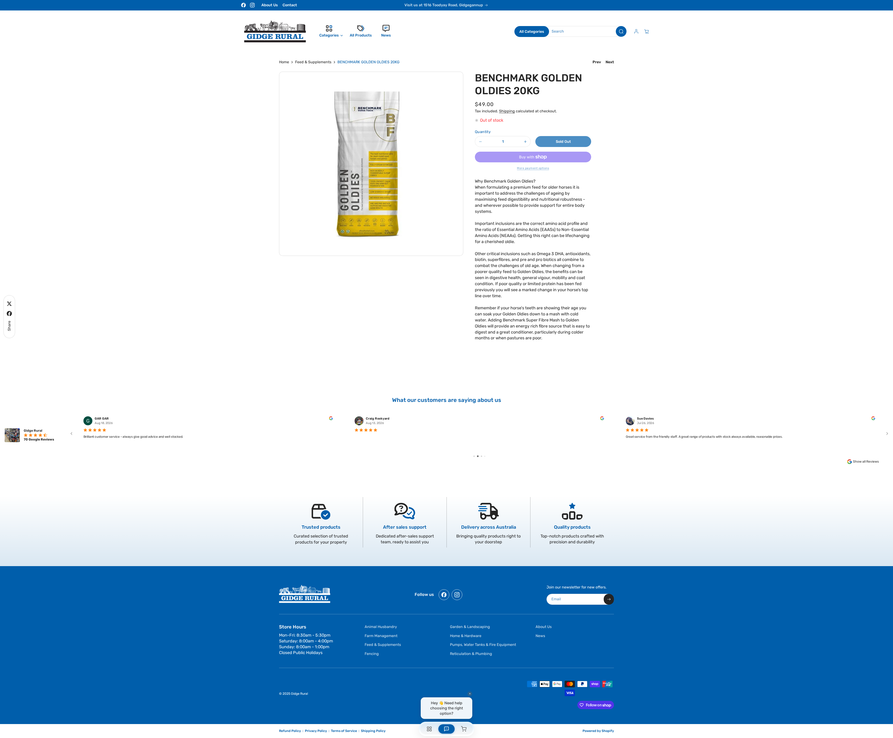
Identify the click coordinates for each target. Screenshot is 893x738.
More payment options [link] (533, 168)
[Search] (621, 31)
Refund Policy (290, 731)
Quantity (483, 132)
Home (284, 62)
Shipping (507, 111)
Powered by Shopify (598, 731)
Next (610, 62)
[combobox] (585, 31)
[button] (330, 31)
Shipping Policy (373, 731)
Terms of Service (344, 731)
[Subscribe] (609, 599)
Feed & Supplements (313, 62)
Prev (597, 62)
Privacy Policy (316, 731)
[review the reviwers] (331, 419)
